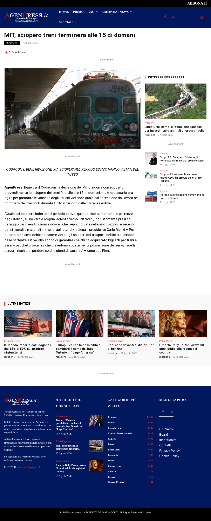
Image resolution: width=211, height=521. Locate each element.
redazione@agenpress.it (28, 467)
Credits (147, 512)
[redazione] (8, 52)
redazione (20, 52)
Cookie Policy (169, 456)
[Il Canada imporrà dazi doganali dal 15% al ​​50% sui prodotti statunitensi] (28, 323)
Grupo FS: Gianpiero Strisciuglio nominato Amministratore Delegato (182, 159)
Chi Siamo (166, 429)
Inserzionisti (168, 440)
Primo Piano (165, 341)
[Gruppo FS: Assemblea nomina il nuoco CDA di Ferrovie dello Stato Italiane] (151, 175)
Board (163, 434)
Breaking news (12, 341)
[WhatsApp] (184, 52)
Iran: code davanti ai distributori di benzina (68, 447)
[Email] (193, 52)
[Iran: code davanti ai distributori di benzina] (131, 323)
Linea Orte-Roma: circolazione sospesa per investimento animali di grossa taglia (175, 128)
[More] (134, 283)
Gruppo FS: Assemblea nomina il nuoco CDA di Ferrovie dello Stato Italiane (181, 177)
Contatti (165, 445)
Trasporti (12, 42)
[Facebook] (165, 17)
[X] (173, 17)
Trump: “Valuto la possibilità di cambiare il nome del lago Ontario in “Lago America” (78, 348)
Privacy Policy (169, 451)
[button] (202, 17)
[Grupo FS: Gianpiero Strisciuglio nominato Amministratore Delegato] (151, 158)
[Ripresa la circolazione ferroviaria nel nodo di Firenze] (151, 196)
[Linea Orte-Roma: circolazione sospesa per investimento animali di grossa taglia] (175, 101)
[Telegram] (203, 52)
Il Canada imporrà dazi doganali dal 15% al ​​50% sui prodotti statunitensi (27, 348)
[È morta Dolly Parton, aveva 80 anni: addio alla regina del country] (183, 323)
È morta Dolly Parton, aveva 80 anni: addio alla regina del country (181, 348)
